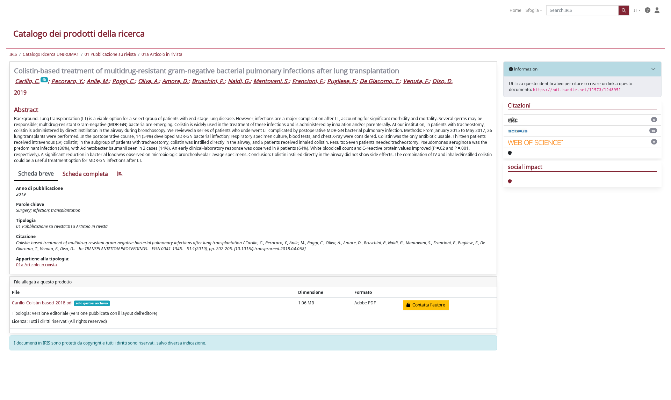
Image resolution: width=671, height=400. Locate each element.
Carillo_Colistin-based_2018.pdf (42, 303)
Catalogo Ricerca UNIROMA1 (51, 54)
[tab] (120, 174)
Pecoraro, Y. (67, 81)
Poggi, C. (123, 81)
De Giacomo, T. (379, 81)
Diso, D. (442, 81)
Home (515, 10)
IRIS (13, 54)
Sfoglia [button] (532, 10)
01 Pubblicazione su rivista (110, 54)
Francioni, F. (308, 81)
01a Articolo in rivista (162, 54)
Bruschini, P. (208, 81)
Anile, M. (98, 81)
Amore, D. (175, 81)
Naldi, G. (239, 81)
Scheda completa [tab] (85, 174)
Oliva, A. (148, 81)
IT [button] (635, 10)
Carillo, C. (27, 81)
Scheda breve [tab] (36, 173)
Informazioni (526, 69)
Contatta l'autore (427, 305)
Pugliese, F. (341, 81)
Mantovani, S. (271, 81)
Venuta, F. (416, 81)
